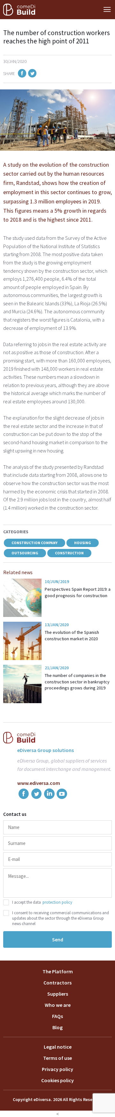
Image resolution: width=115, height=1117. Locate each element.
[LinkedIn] (49, 795)
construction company (34, 542)
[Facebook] (24, 795)
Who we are (58, 1005)
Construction (69, 553)
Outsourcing (25, 553)
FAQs (57, 1016)
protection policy (57, 902)
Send (57, 939)
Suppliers (57, 994)
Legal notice (58, 1047)
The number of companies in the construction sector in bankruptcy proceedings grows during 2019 (77, 681)
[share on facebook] (22, 74)
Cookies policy (57, 1080)
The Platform (57, 971)
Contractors (57, 982)
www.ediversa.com (38, 783)
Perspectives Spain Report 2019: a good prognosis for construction (78, 592)
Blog (57, 1027)
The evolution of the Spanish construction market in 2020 (72, 635)
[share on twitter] (32, 74)
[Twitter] (36, 795)
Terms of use (57, 1058)
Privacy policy (57, 1069)
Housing (82, 542)
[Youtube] (62, 795)
